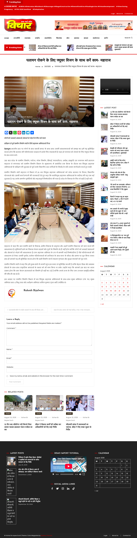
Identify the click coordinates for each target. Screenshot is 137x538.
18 (106, 291)
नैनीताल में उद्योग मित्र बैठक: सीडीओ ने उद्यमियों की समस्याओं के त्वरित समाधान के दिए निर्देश (29, 460)
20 (115, 291)
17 (102, 291)
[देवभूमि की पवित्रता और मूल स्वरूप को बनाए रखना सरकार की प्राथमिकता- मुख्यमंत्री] (104, 151)
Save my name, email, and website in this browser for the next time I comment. (41, 376)
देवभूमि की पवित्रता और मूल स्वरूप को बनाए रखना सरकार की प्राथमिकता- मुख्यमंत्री (119, 47)
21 (119, 291)
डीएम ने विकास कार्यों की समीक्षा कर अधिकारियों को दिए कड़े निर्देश (42, 47)
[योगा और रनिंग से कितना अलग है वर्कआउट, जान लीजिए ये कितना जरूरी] (11, 482)
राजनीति (17, 38)
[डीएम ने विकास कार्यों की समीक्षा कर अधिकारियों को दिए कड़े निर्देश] (104, 127)
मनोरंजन (96, 38)
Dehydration (39, 9)
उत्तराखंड (27, 38)
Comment (11, 328)
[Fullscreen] (84, 474)
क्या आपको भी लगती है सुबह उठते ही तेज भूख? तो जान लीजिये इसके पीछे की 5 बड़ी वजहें (119, 212)
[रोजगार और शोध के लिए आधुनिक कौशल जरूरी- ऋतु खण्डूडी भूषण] (104, 175)
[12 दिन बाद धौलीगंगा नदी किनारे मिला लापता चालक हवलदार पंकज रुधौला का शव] (104, 115)
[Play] (53, 474)
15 (124, 287)
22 (124, 291)
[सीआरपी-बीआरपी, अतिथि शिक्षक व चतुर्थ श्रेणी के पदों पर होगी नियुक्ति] (11, 511)
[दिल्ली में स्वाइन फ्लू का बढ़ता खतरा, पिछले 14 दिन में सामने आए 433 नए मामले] (104, 200)
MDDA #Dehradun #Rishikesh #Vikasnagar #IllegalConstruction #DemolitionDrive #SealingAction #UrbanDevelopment (67, 6)
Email (9, 358)
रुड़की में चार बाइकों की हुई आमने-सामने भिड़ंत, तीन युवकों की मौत (119, 250)
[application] (68, 466)
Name (10, 349)
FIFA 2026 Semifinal (23, 9)
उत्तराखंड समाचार (11, 6)
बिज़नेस (59, 38)
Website (10, 367)
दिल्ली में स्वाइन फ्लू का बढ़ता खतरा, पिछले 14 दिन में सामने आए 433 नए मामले (119, 199)
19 (111, 291)
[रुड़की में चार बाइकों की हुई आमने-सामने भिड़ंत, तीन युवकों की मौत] (104, 250)
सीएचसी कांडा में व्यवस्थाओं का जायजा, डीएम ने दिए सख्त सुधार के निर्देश (81, 47)
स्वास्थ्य (76, 38)
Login (113, 14)
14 (119, 287)
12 (111, 287)
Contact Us (129, 14)
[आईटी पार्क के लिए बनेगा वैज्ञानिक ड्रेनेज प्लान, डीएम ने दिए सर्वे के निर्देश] (104, 163)
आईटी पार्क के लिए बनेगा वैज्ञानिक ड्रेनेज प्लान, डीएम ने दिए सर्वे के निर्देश (119, 163)
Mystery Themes (46, 535)
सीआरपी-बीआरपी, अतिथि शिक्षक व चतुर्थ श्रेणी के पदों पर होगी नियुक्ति (29, 500)
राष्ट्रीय (37, 38)
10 (102, 287)
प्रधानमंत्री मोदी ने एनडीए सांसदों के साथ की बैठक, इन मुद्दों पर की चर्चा (28, 310)
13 (115, 287)
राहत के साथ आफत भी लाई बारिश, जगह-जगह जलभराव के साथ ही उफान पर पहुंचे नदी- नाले (74, 310)
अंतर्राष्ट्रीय (47, 38)
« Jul (102, 304)
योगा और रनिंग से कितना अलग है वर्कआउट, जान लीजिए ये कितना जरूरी (30, 471)
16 (128, 287)
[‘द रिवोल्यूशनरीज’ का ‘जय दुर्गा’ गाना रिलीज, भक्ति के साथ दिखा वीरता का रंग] (104, 238)
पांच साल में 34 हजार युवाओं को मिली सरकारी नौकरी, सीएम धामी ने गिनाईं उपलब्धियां (120, 226)
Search (127, 38)
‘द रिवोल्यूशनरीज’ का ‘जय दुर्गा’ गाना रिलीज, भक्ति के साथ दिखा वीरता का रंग (120, 238)
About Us (119, 14)
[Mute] (80, 474)
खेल (67, 38)
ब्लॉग (106, 38)
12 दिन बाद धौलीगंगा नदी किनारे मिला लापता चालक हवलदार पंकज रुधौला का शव (18, 427)
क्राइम (86, 38)
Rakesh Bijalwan (27, 117)
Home (6, 38)
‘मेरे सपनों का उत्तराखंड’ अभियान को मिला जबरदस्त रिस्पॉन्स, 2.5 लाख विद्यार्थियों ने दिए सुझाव (120, 187)
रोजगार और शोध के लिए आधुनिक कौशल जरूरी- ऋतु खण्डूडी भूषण (119, 175)
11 (106, 287)
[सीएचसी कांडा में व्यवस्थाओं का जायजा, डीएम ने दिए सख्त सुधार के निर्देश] (104, 139)
